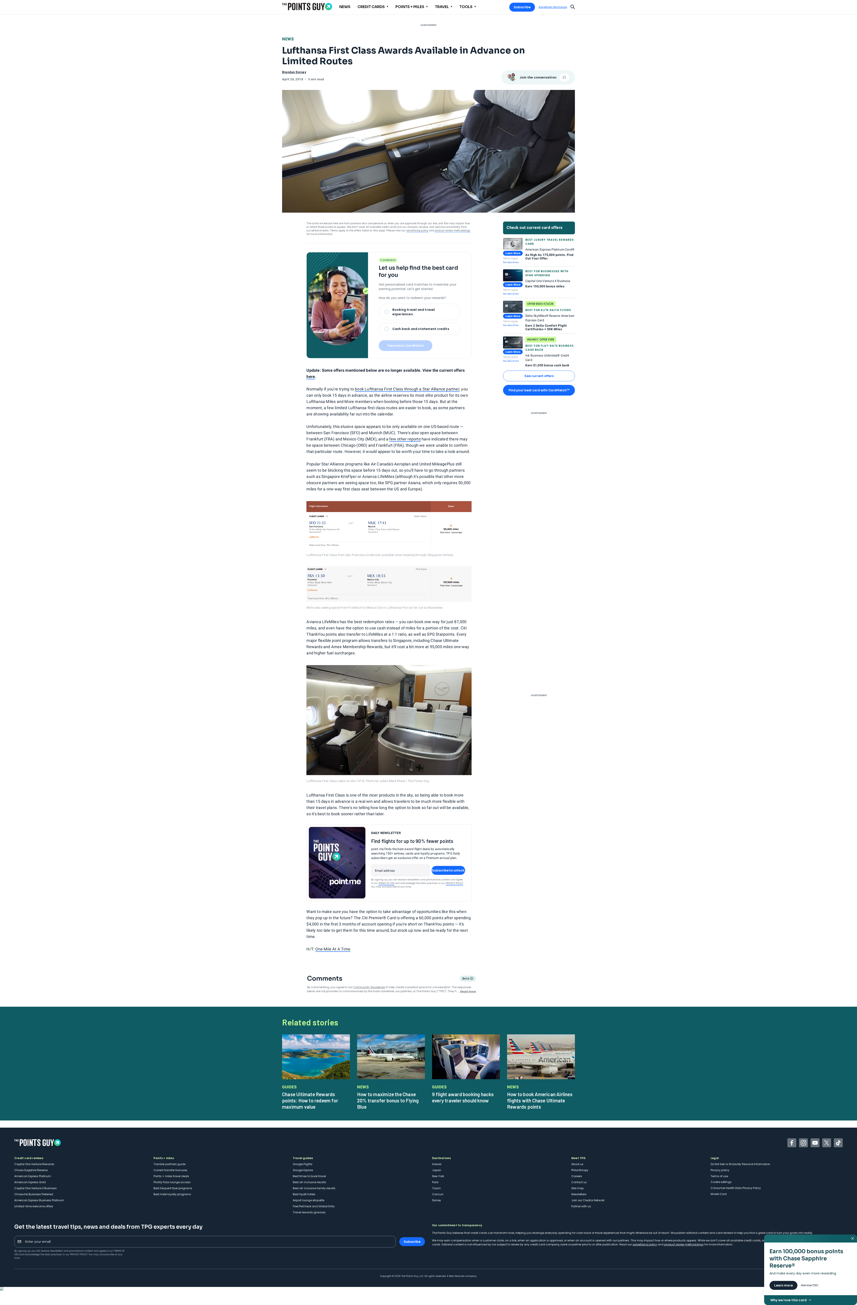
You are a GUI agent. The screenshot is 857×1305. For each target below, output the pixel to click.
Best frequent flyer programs (173, 1188)
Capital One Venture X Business (35, 1188)
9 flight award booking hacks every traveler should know (463, 1097)
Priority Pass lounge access (172, 1182)
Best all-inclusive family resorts (314, 1188)
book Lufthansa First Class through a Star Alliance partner (407, 389)
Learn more (783, 1285)
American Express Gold (30, 1182)
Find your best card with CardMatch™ (539, 390)
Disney (436, 1200)
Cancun (437, 1194)
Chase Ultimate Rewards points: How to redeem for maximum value (310, 1100)
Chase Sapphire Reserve (31, 1170)
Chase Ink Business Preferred (33, 1194)
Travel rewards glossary (309, 1212)
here (310, 376)
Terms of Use (386, 883)
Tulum (436, 1188)
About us (577, 1164)
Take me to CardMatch (405, 346)
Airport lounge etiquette (308, 1200)
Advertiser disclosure (553, 7)
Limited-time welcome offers (33, 1206)
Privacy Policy (454, 883)
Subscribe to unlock (448, 870)
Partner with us (581, 1206)
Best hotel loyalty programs (172, 1194)
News (288, 39)
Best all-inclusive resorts (309, 1182)
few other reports (404, 439)
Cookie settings (721, 1182)
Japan (436, 1170)
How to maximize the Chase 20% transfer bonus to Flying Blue (388, 1100)
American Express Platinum (32, 1176)
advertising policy (417, 230)
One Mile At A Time (332, 949)
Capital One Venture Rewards (34, 1164)
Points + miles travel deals (171, 1176)
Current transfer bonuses (170, 1170)
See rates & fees (511, 262)
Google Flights (302, 1164)
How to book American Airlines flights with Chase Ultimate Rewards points (539, 1100)
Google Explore (303, 1170)
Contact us (579, 1182)
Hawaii (436, 1164)
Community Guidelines (369, 987)
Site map (577, 1188)
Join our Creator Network (587, 1200)
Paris (435, 1182)
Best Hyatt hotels (304, 1194)
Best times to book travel (309, 1176)
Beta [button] (466, 979)
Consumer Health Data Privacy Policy (736, 1188)
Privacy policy (720, 1170)
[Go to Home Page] (307, 6)
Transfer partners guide (169, 1164)
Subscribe (522, 7)
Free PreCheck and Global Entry (314, 1206)
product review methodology (452, 230)
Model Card (719, 1194)
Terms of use (719, 1176)
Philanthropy (579, 1170)
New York (438, 1176)
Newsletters (579, 1194)
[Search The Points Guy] (572, 6)
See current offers (539, 376)
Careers (576, 1176)
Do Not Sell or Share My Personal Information (740, 1164)
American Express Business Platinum (39, 1200)
